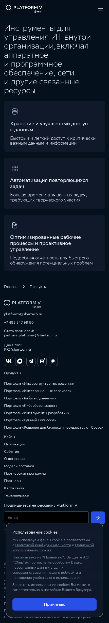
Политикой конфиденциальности (43, 545)
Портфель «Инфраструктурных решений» (39, 383)
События (11, 451)
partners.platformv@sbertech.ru (30, 335)
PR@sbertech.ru (17, 349)
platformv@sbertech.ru (23, 314)
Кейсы (9, 437)
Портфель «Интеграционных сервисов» (37, 391)
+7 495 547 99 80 (19, 322)
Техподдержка (16, 495)
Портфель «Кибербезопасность (30, 405)
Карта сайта (14, 488)
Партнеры (12, 481)
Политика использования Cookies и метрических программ (47, 617)
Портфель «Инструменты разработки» (36, 413)
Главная (10, 287)
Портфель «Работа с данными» (30, 398)
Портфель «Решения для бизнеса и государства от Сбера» (53, 427)
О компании (14, 459)
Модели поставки (19, 466)
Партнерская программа (25, 473)
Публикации (14, 444)
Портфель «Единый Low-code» (30, 420)
